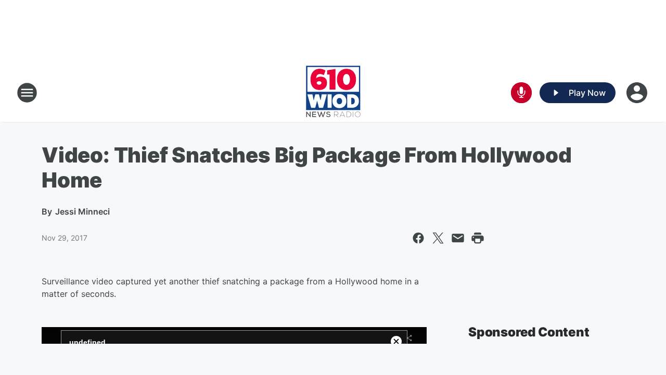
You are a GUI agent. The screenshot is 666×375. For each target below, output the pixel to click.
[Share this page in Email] (458, 238)
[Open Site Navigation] (27, 92)
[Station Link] (333, 93)
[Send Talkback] (521, 92)
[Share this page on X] (438, 238)
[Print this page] (477, 238)
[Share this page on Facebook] (418, 238)
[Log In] (637, 92)
